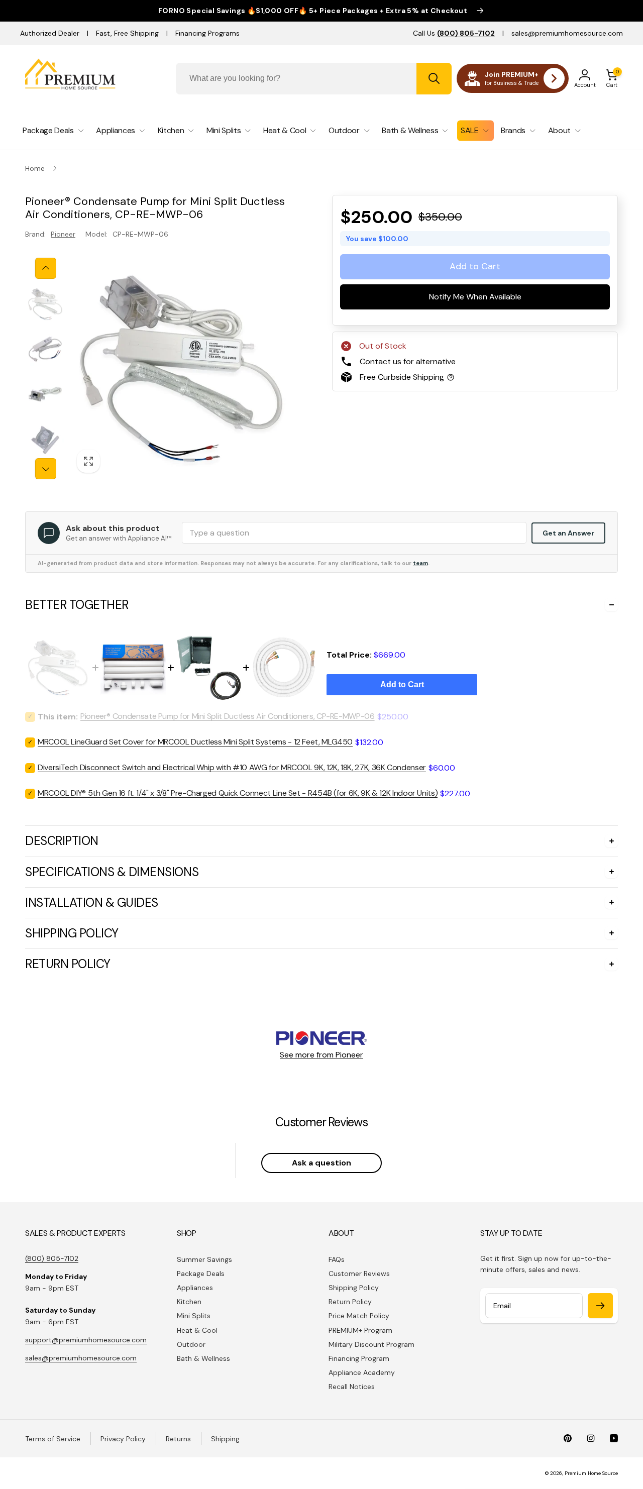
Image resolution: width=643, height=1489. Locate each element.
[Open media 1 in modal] (181, 368)
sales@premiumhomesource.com (567, 33)
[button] (612, 78)
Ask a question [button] (321, 1162)
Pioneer (63, 234)
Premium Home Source (591, 1473)
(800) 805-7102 (51, 1258)
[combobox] (314, 78)
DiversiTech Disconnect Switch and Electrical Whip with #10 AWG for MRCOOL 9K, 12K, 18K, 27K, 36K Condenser (232, 767)
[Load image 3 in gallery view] (45, 394)
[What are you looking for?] (434, 78)
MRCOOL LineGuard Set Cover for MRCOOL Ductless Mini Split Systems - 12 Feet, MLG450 (195, 741)
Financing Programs (207, 33)
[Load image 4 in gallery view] (45, 439)
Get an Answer (568, 533)
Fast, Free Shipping (127, 33)
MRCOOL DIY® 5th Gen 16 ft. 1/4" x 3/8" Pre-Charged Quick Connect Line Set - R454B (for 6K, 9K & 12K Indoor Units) (238, 793)
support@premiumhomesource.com (86, 1339)
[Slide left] (45, 268)
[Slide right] (45, 468)
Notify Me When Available (475, 296)
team (420, 563)
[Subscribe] (600, 1305)
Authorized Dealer (49, 33)
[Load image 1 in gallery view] (45, 304)
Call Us (454, 33)
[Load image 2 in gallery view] (45, 349)
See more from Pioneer (321, 1054)
